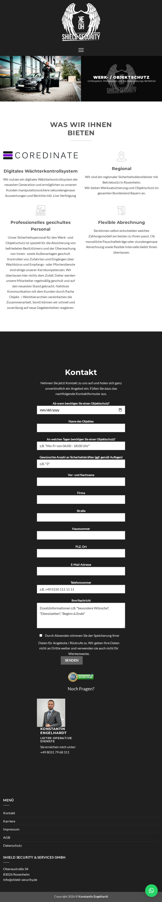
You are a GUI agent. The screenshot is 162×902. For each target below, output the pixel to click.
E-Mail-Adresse (81, 564)
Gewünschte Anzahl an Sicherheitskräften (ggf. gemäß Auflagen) (81, 457)
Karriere (9, 821)
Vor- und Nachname (81, 475)
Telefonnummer (81, 582)
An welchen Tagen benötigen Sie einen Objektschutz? (81, 439)
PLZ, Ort (81, 546)
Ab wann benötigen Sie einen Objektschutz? (81, 403)
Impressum (11, 829)
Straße (81, 511)
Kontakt (9, 813)
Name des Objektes (81, 421)
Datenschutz (12, 845)
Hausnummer (81, 528)
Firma (81, 493)
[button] (81, 50)
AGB (6, 837)
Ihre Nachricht (81, 600)
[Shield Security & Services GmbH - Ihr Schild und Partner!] (81, 22)
